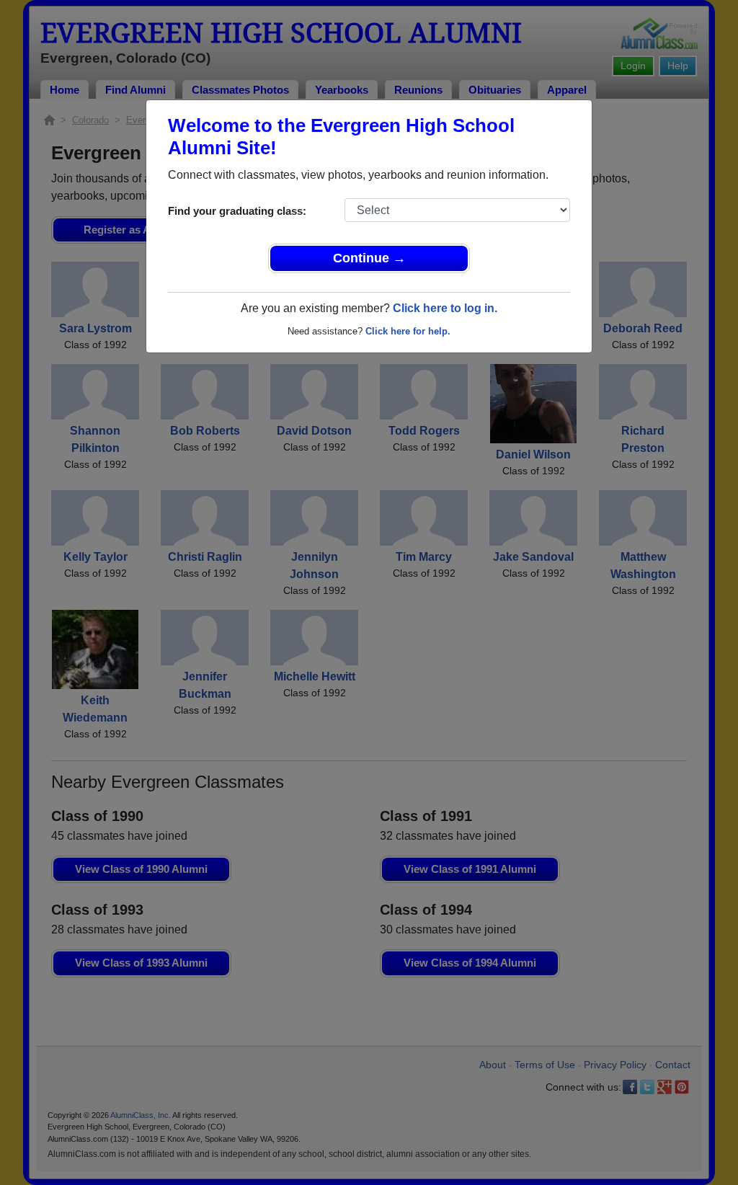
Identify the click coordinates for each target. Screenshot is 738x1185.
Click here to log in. (445, 308)
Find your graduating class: (237, 211)
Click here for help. (407, 331)
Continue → (369, 258)
